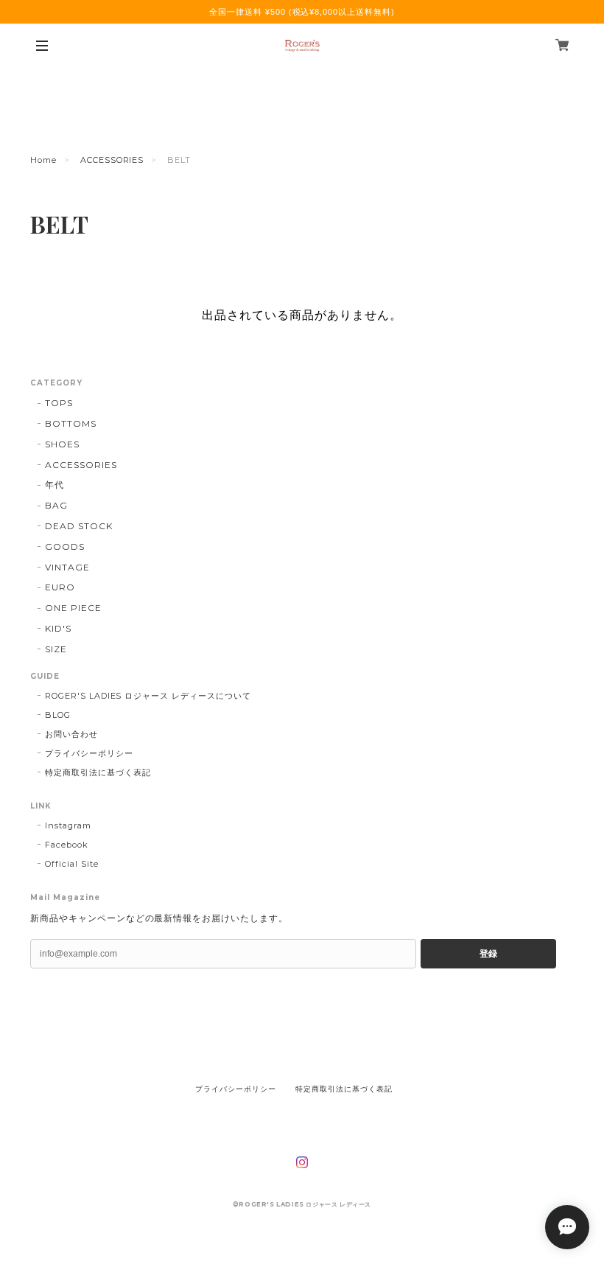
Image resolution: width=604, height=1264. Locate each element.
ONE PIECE (73, 607)
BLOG (58, 715)
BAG (56, 505)
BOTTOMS (70, 423)
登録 (488, 954)
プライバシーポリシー (89, 753)
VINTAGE (67, 567)
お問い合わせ (71, 734)
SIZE (56, 648)
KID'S (58, 628)
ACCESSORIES (112, 160)
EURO (60, 587)
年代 (54, 484)
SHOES (62, 444)
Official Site (71, 864)
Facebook (66, 844)
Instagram (68, 825)
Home (43, 160)
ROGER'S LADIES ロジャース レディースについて (148, 696)
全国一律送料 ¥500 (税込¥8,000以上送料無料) (302, 11)
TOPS (59, 402)
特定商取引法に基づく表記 (98, 772)
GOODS (65, 546)
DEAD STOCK (79, 525)
